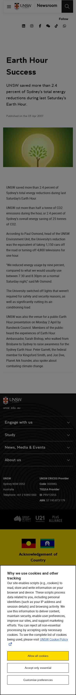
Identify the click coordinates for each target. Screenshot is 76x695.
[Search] (67, 6)
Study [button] (10, 435)
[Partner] (45, 6)
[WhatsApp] (64, 25)
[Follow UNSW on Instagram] (32, 25)
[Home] (23, 6)
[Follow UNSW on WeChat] (48, 25)
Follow (63, 19)
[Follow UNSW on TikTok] (56, 25)
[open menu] (9, 6)
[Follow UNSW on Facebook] (40, 25)
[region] (38, 630)
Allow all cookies (38, 655)
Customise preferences (38, 679)
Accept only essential (38, 667)
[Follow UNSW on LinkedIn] (23, 25)
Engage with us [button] (19, 422)
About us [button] (13, 460)
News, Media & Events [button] (25, 447)
